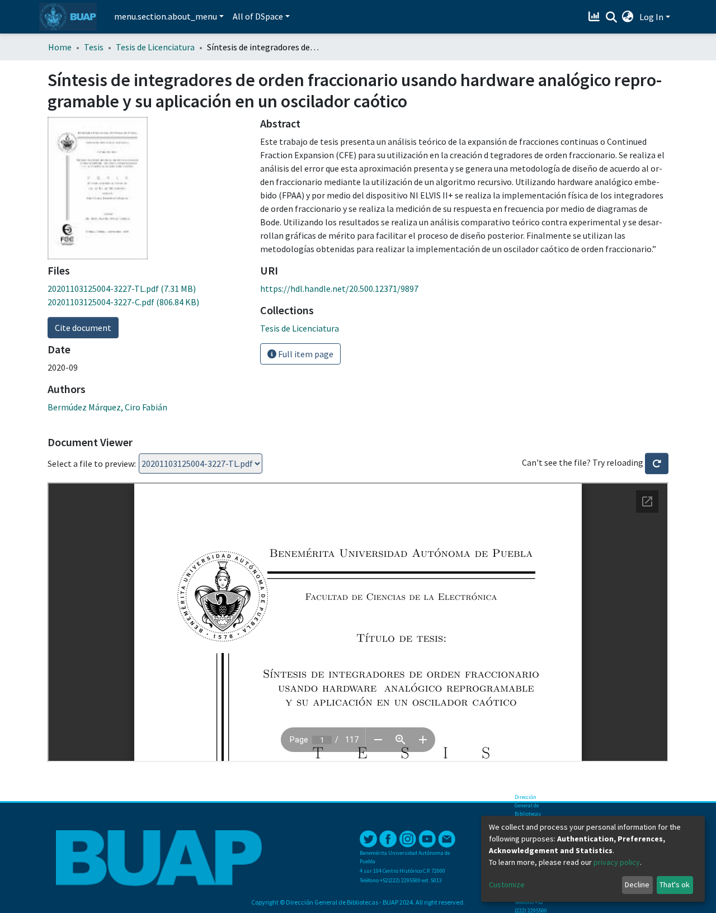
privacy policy (616, 862)
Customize (507, 884)
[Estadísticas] (595, 16)
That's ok (675, 884)
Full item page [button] (304, 353)
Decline (637, 884)
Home (60, 47)
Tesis (93, 47)
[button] (628, 16)
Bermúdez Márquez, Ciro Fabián (107, 407)
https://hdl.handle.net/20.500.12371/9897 (339, 288)
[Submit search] (611, 17)
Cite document (83, 327)
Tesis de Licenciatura (155, 47)
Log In (651, 16)
